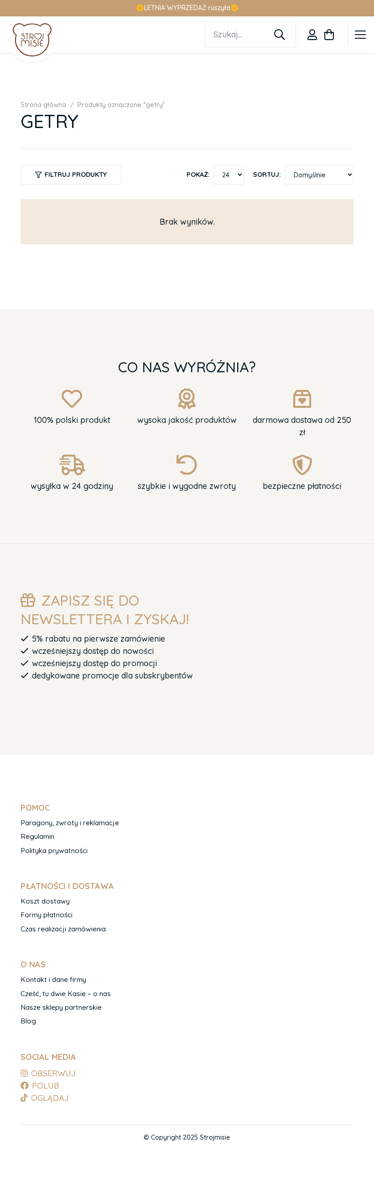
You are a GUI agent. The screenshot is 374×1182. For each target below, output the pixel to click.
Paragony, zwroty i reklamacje (70, 822)
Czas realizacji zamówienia (63, 929)
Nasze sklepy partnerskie (61, 1007)
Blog (28, 1021)
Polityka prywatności (54, 850)
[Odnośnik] (312, 34)
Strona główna (43, 105)
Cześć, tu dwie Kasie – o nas (66, 993)
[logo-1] (32, 39)
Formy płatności (47, 914)
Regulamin (37, 836)
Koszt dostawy (45, 901)
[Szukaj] (279, 34)
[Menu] (360, 34)
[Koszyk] (329, 34)
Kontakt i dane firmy (53, 979)
